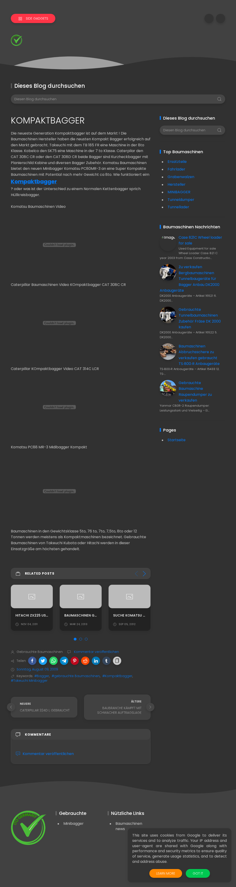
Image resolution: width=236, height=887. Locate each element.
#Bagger (41, 676)
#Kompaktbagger (117, 676)
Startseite (177, 440)
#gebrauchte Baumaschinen (76, 676)
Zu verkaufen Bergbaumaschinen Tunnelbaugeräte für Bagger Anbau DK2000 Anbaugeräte (189, 278)
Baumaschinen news (128, 826)
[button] (32, 661)
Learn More (165, 873)
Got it (198, 873)
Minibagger (73, 823)
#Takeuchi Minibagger (29, 680)
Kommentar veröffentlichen (96, 651)
